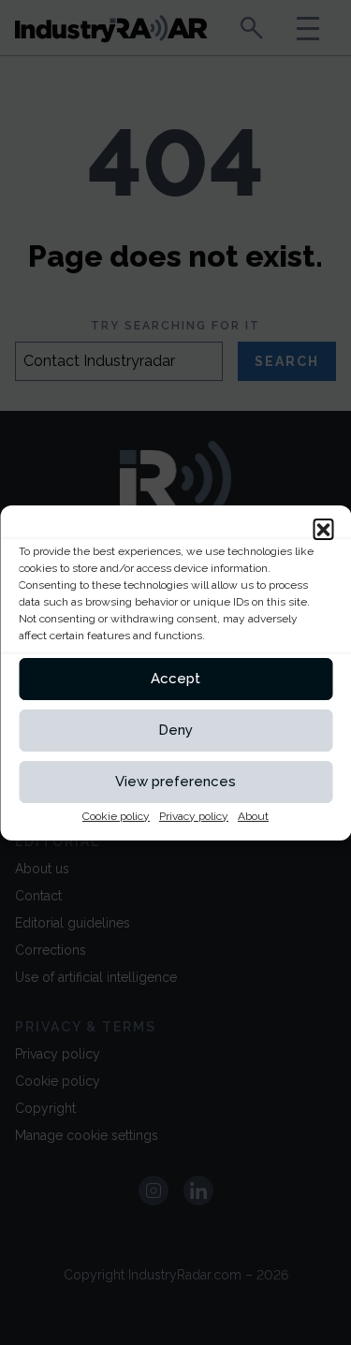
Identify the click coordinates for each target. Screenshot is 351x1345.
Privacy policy (193, 816)
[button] (323, 528)
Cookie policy (116, 816)
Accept (175, 678)
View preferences (175, 781)
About (253, 816)
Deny (175, 730)
